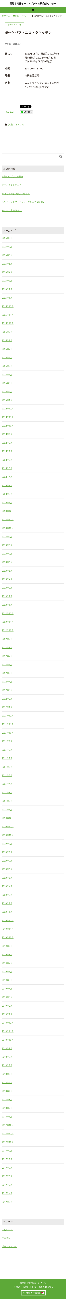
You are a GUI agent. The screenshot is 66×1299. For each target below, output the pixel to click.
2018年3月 (7, 1099)
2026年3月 (7, 280)
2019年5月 (7, 980)
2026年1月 (7, 298)
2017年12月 (8, 1125)
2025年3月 (7, 383)
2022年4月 (7, 681)
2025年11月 (8, 315)
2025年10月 (8, 323)
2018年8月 (7, 1057)
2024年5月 (7, 468)
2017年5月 (7, 1185)
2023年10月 (8, 528)
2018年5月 (7, 1082)
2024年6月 (7, 460)
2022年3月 (7, 690)
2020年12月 (8, 818)
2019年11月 (8, 929)
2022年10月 (8, 630)
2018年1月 (7, 1116)
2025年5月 (7, 366)
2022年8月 (7, 647)
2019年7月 (7, 963)
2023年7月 (7, 553)
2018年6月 (7, 1074)
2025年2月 (7, 391)
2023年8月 (7, 545)
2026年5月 (7, 264)
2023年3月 (7, 588)
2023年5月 (7, 571)
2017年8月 (7, 1159)
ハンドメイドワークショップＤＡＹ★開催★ (23, 202)
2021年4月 (7, 784)
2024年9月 (7, 434)
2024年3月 (7, 485)
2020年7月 (7, 861)
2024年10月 (8, 426)
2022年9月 (7, 639)
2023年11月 (8, 519)
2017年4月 (7, 1193)
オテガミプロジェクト (12, 185)
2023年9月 (7, 536)
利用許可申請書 (31, 1292)
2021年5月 (7, 775)
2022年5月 (7, 673)
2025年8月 (7, 340)
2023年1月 (7, 605)
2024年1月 (7, 502)
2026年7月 (7, 246)
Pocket (10, 112)
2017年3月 (7, 1202)
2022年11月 (8, 622)
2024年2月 (7, 494)
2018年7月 (7, 1065)
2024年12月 (8, 408)
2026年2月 (7, 289)
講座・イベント (16, 124)
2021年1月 (7, 809)
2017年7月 (7, 1168)
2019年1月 (7, 1014)
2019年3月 (7, 997)
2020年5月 (7, 878)
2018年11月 (8, 1031)
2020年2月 (7, 903)
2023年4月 (7, 579)
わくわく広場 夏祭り (12, 210)
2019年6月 (7, 971)
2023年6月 (7, 562)
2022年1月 (7, 707)
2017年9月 (7, 1150)
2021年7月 (7, 758)
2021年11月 (8, 724)
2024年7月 (7, 451)
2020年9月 (7, 843)
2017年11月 (8, 1133)
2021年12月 (8, 715)
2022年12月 (8, 613)
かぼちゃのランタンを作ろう (16, 193)
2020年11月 (8, 826)
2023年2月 (7, 596)
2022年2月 (7, 699)
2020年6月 (7, 869)
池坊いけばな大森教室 (12, 176)
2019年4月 (7, 988)
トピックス (7, 1229)
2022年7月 (7, 656)
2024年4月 (7, 477)
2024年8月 (7, 443)
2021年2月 (7, 801)
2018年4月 (7, 1091)
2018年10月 (8, 1040)
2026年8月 (7, 238)
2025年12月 (8, 306)
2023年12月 (8, 511)
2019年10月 (8, 937)
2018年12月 (8, 1023)
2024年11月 (8, 417)
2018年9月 (7, 1048)
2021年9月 (7, 741)
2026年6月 (7, 255)
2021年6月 (7, 767)
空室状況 (6, 1238)
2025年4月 (7, 374)
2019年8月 (7, 954)
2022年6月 (7, 664)
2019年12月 (8, 920)
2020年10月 (8, 835)
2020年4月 (7, 886)
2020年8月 (7, 852)
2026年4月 (7, 272)
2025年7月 (7, 349)
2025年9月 (7, 332)
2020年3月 (7, 895)
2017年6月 (7, 1176)
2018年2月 (7, 1108)
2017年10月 (8, 1142)
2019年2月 (7, 1006)
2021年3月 (7, 792)
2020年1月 (7, 912)
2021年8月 (7, 750)
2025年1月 (7, 400)
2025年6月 (7, 357)
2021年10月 (8, 733)
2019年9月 (7, 946)
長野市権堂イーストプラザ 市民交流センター (33, 3)
